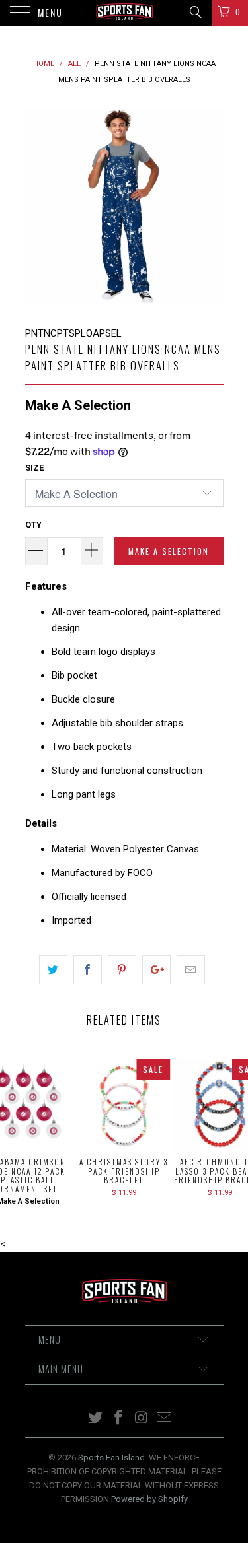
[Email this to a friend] (191, 969)
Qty (33, 525)
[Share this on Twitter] (53, 969)
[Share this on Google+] (156, 969)
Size (34, 468)
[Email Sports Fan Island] (165, 1418)
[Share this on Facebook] (87, 969)
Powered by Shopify (149, 1499)
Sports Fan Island (111, 1457)
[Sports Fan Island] (124, 13)
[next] (211, 207)
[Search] (195, 12)
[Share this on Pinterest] (122, 969)
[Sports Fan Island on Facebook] (118, 1418)
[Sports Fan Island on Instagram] (141, 1418)
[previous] (37, 207)
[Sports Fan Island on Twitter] (96, 1418)
